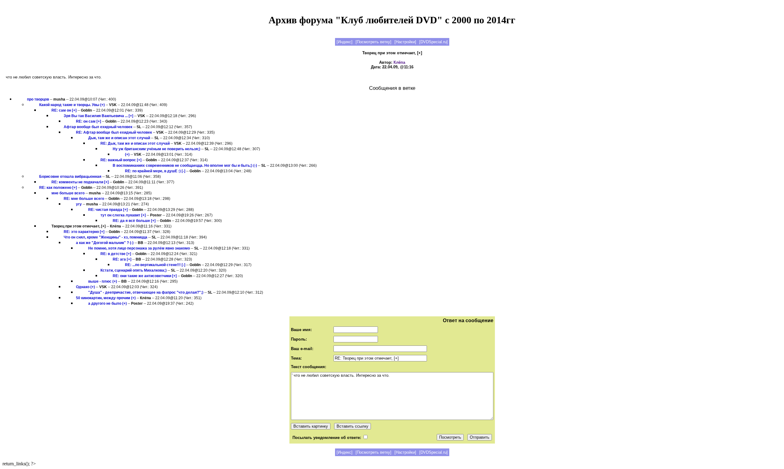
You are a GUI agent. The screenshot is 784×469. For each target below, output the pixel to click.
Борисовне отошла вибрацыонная (70, 176)
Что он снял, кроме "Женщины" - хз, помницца (105, 237)
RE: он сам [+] (88, 121)
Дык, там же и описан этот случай (119, 138)
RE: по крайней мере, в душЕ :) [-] (155, 171)
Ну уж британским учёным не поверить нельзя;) (156, 149)
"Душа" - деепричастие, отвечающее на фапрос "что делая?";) (145, 292)
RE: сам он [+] (64, 110)
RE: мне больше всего (84, 198)
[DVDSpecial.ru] (433, 42)
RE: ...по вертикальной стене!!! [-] (155, 265)
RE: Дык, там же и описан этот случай (135, 143)
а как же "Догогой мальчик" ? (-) (105, 243)
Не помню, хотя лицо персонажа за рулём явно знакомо (139, 248)
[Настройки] (405, 42)
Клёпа (399, 62)
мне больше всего (68, 193)
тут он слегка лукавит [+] (123, 215)
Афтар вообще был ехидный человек (98, 127)
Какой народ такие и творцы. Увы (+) (72, 105)
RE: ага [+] (122, 259)
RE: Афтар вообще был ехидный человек (114, 132)
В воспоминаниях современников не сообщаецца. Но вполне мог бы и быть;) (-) (185, 165)
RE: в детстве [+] (115, 254)
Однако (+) (85, 287)
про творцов (38, 99)
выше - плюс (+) (102, 281)
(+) (127, 154)
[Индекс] (344, 42)
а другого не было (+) (107, 303)
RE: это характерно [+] (84, 232)
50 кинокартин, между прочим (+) (106, 298)
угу (79, 204)
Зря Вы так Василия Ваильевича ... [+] (98, 116)
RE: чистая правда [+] (108, 210)
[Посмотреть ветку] (373, 42)
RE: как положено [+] (58, 187)
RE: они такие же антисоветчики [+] (145, 276)
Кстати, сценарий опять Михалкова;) (133, 270)
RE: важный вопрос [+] (120, 160)
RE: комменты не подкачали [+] (80, 182)
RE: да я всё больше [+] (134, 221)
